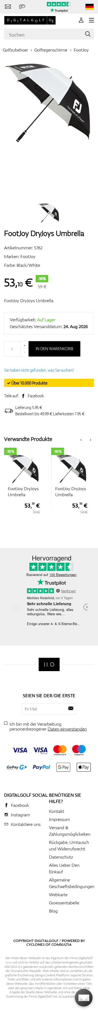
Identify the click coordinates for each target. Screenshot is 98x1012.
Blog (53, 911)
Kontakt (56, 811)
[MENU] (91, 20)
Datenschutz (61, 857)
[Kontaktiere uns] (8, 7)
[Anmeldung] (81, 20)
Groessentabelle (64, 903)
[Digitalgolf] (49, 664)
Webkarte (58, 895)
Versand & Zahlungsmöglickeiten (69, 831)
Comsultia (61, 944)
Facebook (36, 395)
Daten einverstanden (67, 729)
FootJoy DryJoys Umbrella (28, 301)
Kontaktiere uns (26, 824)
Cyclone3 (35, 944)
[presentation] (81, 439)
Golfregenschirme (50, 50)
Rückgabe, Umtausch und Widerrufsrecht (69, 845)
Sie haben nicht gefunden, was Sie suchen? (39, 370)
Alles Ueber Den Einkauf (64, 868)
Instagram (20, 815)
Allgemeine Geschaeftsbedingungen (71, 883)
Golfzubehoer (15, 50)
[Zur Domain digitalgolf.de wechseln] (89, 7)
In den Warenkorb (54, 348)
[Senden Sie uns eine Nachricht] (22, 7)
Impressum (59, 819)
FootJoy (81, 50)
